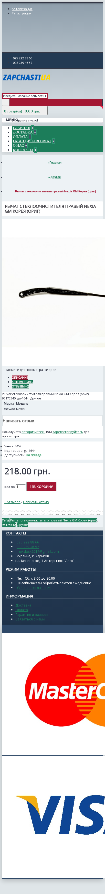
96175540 (9, 524)
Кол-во (9, 487)
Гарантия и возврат (32, 614)
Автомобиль (22, 382)
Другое (22, 524)
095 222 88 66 (28, 542)
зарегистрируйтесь (67, 432)
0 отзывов (12, 502)
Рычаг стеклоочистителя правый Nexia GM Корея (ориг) (53, 520)
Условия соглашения (34, 587)
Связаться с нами (30, 619)
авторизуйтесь (33, 432)
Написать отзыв (36, 502)
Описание (20, 377)
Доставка (23, 605)
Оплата (21, 609)
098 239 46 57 (28, 546)
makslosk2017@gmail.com (38, 551)
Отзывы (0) (20, 386)
